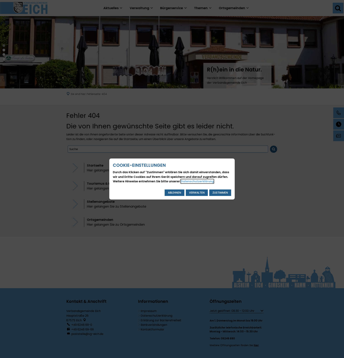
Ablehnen (174, 192)
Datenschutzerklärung (197, 181)
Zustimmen (220, 192)
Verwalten (197, 192)
